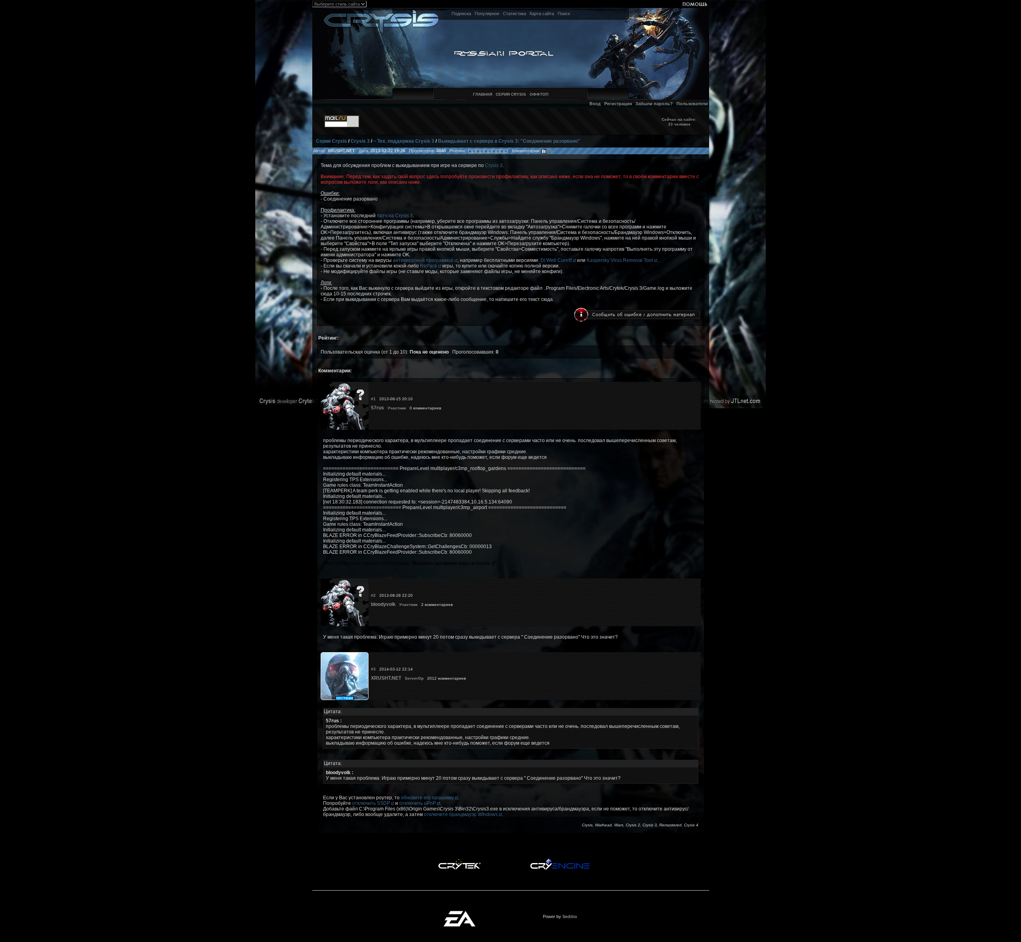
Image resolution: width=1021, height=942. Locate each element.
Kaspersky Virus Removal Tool (620, 260)
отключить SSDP (371, 803)
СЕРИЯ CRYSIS (511, 94)
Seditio (569, 916)
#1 (373, 399)
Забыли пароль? (654, 103)
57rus (377, 408)
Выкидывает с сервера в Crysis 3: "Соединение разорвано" (509, 141)
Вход (595, 103)
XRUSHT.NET (386, 678)
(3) (549, 150)
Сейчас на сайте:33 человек (679, 121)
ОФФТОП (539, 94)
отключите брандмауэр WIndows (461, 814)
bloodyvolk (383, 604)
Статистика (514, 13)
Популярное (487, 13)
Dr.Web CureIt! (556, 260)
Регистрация (618, 103)
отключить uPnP (418, 803)
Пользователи (692, 103)
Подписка (461, 13)
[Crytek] (459, 860)
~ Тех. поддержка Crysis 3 (403, 141)
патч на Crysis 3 (395, 215)
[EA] (459, 913)
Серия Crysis (331, 141)
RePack (429, 266)
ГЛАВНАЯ (482, 94)
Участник (397, 408)
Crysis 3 (360, 141)
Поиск (564, 13)
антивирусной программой (424, 260)
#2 (373, 595)
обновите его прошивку (428, 797)
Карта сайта (542, 13)
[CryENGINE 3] (559, 860)
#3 (373, 669)
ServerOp (414, 678)
